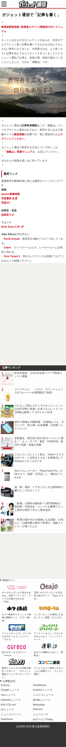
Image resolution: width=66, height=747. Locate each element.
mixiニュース (8, 694)
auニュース (7, 709)
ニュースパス (40, 714)
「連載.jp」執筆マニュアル (19, 151)
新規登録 (19, 134)
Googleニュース (10, 689)
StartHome (7, 719)
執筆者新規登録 (10, 26)
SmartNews (39, 685)
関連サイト (9, 580)
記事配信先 (9, 681)
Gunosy (5, 685)
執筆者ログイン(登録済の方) (37, 26)
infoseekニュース (11, 699)
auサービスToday (43, 719)
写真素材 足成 (9, 198)
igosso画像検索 (10, 194)
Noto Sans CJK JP (12, 226)
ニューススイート (11, 714)
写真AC (5, 202)
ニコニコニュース (43, 694)
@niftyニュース (41, 699)
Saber (7, 247)
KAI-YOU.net (8, 704)
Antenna (37, 709)
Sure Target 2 (12, 256)
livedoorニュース (42, 689)
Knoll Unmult (12, 238)
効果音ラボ (7, 214)
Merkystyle (39, 704)
